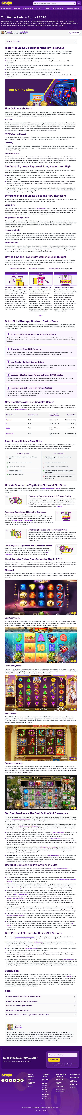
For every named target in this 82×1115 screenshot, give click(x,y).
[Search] (74, 3)
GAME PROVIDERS (58, 8)
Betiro (8, 428)
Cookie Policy (69, 1064)
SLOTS (47, 8)
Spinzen (8, 420)
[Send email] (21, 1027)
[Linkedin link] (14, 1080)
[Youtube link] (18, 1080)
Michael (9, 32)
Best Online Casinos (45, 1080)
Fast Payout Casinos (45, 1088)
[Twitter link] (2, 1080)
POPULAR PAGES (46, 1075)
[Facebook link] (6, 1080)
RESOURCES (75, 1074)
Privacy (64, 1064)
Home (2, 13)
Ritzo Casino (9, 433)
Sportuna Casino (61, 1092)
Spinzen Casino (61, 1089)
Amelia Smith (24, 32)
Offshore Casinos (44, 1084)
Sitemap (72, 1087)
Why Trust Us (75, 32)
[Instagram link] (10, 1080)
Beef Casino (59, 1079)
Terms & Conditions (73, 1080)
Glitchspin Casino (59, 1082)
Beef (7, 424)
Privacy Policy (74, 1077)
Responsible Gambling (31, 1082)
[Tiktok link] (22, 1080)
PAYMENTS (39, 8)
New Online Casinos (45, 1095)
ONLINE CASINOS (6, 8)
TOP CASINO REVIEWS (61, 1075)
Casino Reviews (28, 8)
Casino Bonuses (47, 1092)
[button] (41, 41)
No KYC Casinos (46, 1099)
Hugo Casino (60, 1086)
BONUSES (17, 8)
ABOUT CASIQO (31, 1075)
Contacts (30, 1086)
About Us (30, 1079)
